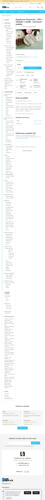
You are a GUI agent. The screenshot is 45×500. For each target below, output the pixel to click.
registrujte (26, 138)
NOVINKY (7, 20)
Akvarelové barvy (9, 202)
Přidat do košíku (32, 68)
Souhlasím (36, 492)
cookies (11, 491)
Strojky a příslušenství (9, 275)
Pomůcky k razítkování (10, 191)
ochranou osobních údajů (28, 446)
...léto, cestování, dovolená (9, 39)
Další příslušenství (9, 141)
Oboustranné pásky (10, 250)
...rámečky (7, 62)
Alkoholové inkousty (9, 234)
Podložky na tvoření (9, 265)
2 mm (7, 301)
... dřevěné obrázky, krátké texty (9, 75)
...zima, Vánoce (8, 43)
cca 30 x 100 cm (9, 308)
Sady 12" (7, 110)
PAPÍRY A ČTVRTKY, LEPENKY (8, 95)
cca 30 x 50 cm (8, 307)
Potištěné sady (8, 152)
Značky (6, 391)
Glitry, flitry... (8, 177)
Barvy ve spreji (8, 205)
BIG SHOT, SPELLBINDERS (9, 273)
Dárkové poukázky (7, 25)
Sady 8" (7, 111)
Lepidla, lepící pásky (9, 248)
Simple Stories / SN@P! (10, 129)
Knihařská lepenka (7, 296)
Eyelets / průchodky (9, 172)
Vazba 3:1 (7, 287)
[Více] (42, 11)
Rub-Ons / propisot (9, 166)
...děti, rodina (8, 50)
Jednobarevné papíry (9, 97)
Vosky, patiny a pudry (9, 215)
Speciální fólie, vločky (9, 221)
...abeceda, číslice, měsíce (9, 29)
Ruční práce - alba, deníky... (9, 80)
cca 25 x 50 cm (8, 305)
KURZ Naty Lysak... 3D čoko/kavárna (8, 372)
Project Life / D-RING (9, 121)
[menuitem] (5, 11)
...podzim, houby (9, 41)
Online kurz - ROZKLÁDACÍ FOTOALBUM (9, 327)
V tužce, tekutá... (11, 256)
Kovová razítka (8, 190)
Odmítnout (27, 492)
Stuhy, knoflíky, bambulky (10, 176)
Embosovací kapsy (9, 278)
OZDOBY (6, 155)
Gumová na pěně (9, 187)
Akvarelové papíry (9, 100)
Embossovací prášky (9, 196)
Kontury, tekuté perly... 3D (9, 219)
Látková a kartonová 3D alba (10, 131)
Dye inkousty (8, 242)
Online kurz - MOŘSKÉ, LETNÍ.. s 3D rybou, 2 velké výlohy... (9, 323)
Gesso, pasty (8, 212)
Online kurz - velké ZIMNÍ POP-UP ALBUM (8, 333)
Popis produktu (19, 92)
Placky (5, 88)
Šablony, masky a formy (10, 223)
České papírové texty (8, 78)
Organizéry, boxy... (9, 262)
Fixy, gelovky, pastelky (9, 207)
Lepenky (7, 103)
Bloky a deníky (8, 140)
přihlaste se (18, 138)
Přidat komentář (27, 150)
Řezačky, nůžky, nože (9, 264)
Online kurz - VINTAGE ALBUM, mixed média (8, 342)
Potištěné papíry (8, 99)
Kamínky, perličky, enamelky (9, 162)
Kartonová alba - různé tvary (10, 136)
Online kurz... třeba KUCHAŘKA (7, 358)
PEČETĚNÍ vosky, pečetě (8, 281)
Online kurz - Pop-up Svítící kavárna (9, 336)
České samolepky (7, 27)
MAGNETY (8, 269)
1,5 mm (7, 299)
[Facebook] (25, 472)
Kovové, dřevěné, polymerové (9, 169)
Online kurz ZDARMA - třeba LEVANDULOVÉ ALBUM (9, 361)
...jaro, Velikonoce (9, 36)
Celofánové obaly (9, 147)
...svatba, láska (8, 35)
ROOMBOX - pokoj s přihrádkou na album (8, 381)
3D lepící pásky (11, 253)
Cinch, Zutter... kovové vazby (9, 282)
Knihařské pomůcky (7, 311)
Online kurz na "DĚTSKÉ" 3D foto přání (9, 350)
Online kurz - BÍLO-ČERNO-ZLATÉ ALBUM (9, 339)
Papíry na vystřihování (9, 105)
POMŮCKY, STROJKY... (8, 246)
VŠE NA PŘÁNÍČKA (7, 144)
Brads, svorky (8, 171)
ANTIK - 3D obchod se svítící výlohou (9, 375)
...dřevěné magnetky (9, 69)
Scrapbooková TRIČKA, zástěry (8, 86)
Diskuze (35, 92)
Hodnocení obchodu (22, 406)
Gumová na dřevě (9, 185)
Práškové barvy (8, 208)
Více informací (35, 57)
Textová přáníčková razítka (9, 150)
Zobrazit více (23, 428)
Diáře (7, 138)
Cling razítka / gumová (10, 183)
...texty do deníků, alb (9, 49)
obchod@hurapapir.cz (23, 463)
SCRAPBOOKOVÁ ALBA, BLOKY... (8, 118)
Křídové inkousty (8, 240)
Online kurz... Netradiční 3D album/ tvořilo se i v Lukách (9, 378)
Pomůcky (7, 229)
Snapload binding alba (10, 125)
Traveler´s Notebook (9, 127)
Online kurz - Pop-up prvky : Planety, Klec (9, 345)
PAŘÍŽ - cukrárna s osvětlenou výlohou (7, 384)
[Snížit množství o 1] (19, 68)
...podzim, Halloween (9, 57)
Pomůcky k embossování (10, 197)
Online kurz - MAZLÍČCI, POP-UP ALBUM (8, 330)
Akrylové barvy (8, 204)
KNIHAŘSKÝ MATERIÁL (7, 293)
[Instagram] (28, 472)
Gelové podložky (9, 213)
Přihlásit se (35, 443)
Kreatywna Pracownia (30, 72)
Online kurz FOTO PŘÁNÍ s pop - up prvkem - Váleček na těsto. (9, 354)
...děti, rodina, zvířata (9, 31)
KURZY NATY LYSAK (9, 316)
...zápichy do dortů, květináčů (9, 67)
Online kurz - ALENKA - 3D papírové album (9, 319)
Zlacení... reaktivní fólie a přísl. (10, 227)
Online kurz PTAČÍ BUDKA (9, 348)
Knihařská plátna (7, 303)
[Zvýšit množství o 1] (22, 68)
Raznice (7, 260)
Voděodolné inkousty (9, 237)
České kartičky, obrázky (8, 82)
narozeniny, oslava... (38, 123)
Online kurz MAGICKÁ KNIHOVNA (8, 387)
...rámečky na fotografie (10, 72)
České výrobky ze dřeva (8, 64)
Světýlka (7, 267)
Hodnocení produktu (27, 92)
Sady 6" (7, 113)
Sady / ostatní (8, 115)
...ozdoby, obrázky (9, 60)
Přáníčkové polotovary (10, 146)
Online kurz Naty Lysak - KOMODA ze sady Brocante (9, 368)
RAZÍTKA (6, 180)
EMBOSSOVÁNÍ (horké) (8, 194)
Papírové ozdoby (9, 164)
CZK (33, 3)
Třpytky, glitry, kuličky (9, 210)
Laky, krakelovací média (10, 217)
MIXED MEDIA (6, 200)
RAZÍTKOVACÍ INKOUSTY (8, 232)
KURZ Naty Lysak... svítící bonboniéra (8, 365)
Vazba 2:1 (7, 285)
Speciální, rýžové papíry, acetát (10, 108)
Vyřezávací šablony (9, 276)
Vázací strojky (8, 284)
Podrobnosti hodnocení (32, 26)
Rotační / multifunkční (9, 188)
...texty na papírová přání (10, 47)
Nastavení (8, 498)
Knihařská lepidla (7, 313)
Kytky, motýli (8, 160)
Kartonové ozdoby (9, 174)
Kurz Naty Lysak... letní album (9, 363)
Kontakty (8, 3)
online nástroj (16, 495)
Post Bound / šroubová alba (10, 123)
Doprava (3, 3)
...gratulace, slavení (9, 33)
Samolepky (8, 156)
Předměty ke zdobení (9, 225)
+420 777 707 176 (38, 7)
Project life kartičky (9, 102)
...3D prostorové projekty (10, 71)
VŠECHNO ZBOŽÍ (9, 92)
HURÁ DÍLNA (7, 23)
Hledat (30, 7)
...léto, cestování (8, 55)
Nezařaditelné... (8, 270)
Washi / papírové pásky (10, 158)
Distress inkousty (8, 235)
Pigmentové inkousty (9, 239)
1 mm (7, 297)
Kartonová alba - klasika (10, 133)
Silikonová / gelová (9, 182)
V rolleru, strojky (11, 254)
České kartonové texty (8, 45)
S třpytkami (10, 258)
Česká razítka (6, 83)
